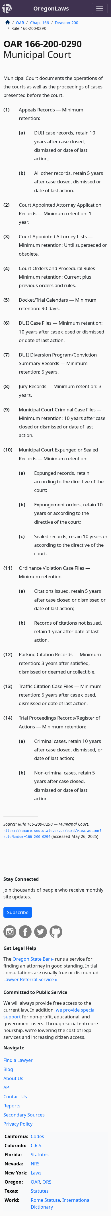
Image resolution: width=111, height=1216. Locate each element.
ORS (47, 1182)
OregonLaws (51, 8)
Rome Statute (45, 1200)
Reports (11, 1106)
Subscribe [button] (17, 912)
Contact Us (15, 1096)
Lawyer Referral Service (28, 979)
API (7, 1087)
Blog (8, 1069)
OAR (20, 22)
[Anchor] (67, 94)
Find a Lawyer (18, 1060)
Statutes (40, 1154)
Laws (36, 1173)
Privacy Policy (17, 1124)
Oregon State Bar (31, 959)
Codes (37, 1136)
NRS (35, 1164)
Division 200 (66, 22)
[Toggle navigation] (100, 8)
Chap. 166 (39, 22)
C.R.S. (36, 1145)
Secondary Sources (24, 1115)
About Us (13, 1078)
